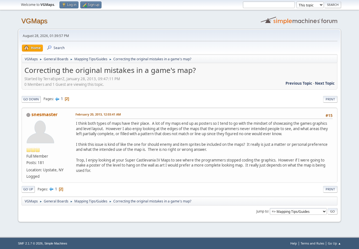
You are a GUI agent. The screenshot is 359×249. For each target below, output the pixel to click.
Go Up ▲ (334, 243)
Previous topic (299, 83)
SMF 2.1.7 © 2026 (30, 243)
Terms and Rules (312, 243)
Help (293, 243)
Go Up (28, 189)
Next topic (325, 83)
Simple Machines (55, 243)
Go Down (31, 99)
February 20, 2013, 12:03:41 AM (98, 114)
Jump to (262, 211)
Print (330, 99)
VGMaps (34, 21)
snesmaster (44, 114)
